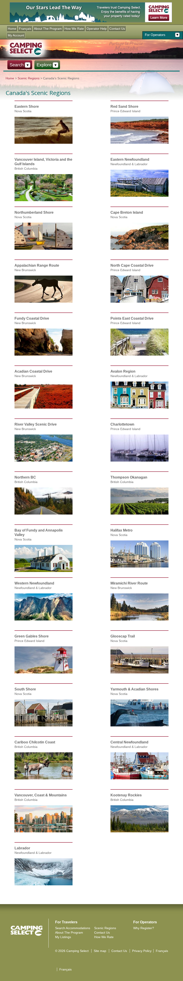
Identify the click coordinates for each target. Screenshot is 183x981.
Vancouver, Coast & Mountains (41, 795)
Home (12, 28)
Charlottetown (122, 424)
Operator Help (97, 28)
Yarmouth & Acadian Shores (134, 689)
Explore (44, 64)
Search (17, 64)
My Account (16, 35)
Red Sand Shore (124, 106)
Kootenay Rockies (126, 795)
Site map (100, 951)
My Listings (63, 937)
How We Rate (74, 28)
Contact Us (117, 28)
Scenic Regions (29, 78)
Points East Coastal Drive (132, 318)
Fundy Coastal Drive (32, 318)
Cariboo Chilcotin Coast (35, 742)
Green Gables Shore (32, 636)
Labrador (22, 848)
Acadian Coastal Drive (33, 371)
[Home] (25, 48)
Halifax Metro (121, 530)
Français (25, 28)
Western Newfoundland (34, 583)
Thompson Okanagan (128, 477)
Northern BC (25, 477)
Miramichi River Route (129, 583)
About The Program (48, 28)
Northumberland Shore (34, 212)
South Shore (25, 689)
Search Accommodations (72, 928)
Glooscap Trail (122, 636)
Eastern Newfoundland (129, 159)
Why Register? (143, 928)
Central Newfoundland (129, 742)
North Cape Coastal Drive (132, 265)
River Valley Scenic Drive (36, 424)
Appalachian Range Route (37, 265)
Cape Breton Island (126, 212)
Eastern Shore (27, 106)
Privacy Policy (142, 951)
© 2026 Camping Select (72, 951)
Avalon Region (122, 371)
